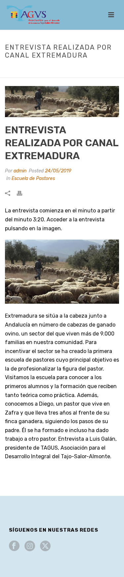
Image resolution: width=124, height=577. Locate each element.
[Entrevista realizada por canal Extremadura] (62, 101)
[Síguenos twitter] (45, 546)
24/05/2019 (58, 171)
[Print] (23, 193)
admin (20, 171)
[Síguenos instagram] (29, 546)
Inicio (21, 69)
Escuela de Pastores (55, 69)
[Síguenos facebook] (14, 546)
